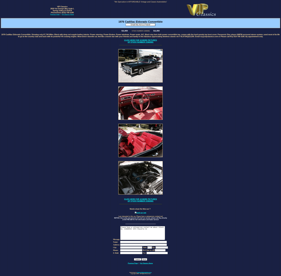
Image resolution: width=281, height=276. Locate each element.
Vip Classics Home (146, 263)
